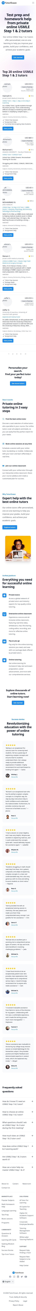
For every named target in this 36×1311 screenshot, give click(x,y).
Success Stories (7, 1250)
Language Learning (9, 1211)
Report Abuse (18, 1305)
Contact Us (6, 1188)
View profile (8, 128)
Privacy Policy (14, 1301)
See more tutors (18, 383)
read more (5, 114)
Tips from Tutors (8, 1254)
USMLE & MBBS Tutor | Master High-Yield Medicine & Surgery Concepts (16, 262)
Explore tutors (9, 527)
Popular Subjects (8, 1200)
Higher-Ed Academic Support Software (27, 1215)
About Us (5, 1184)
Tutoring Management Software (25, 1230)
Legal (25, 1301)
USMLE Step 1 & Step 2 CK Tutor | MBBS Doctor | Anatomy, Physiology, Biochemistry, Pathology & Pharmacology (17, 209)
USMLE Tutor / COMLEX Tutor (12, 155)
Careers (15, 1184)
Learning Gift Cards (9, 1240)
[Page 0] (26, 354)
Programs (5, 1223)
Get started (18, 57)
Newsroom (26, 1184)
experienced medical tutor (11, 317)
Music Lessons (7, 1219)
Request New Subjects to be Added (25, 1259)
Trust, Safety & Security (18, 1297)
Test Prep (5, 1215)
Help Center (24, 1265)
